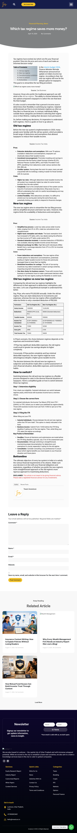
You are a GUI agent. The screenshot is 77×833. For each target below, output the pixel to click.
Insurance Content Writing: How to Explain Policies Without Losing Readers (19, 641)
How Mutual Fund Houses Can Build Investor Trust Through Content (18, 686)
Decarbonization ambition (28, 75)
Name (11, 548)
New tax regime (24, 73)
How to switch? (24, 78)
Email (11, 556)
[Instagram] (4, 761)
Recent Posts (24, 484)
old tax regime (28, 96)
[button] (71, 4)
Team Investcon (30, 489)
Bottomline (23, 80)
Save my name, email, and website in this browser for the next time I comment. (38, 575)
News (46, 24)
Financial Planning (36, 24)
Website (11, 565)
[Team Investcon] (19, 496)
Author (16, 484)
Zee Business (41, 90)
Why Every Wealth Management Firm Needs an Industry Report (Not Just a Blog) (57, 641)
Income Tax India (41, 144)
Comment (12, 522)
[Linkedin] (7, 761)
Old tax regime (24, 71)
